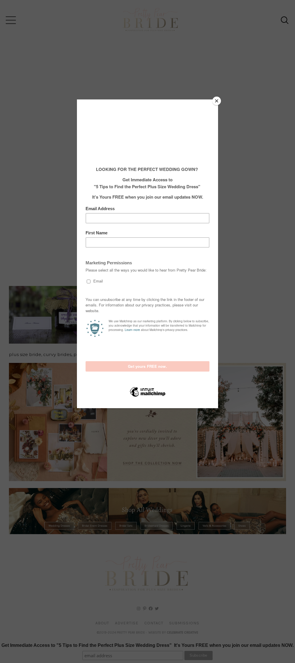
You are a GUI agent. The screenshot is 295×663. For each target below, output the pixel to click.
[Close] (216, 101)
